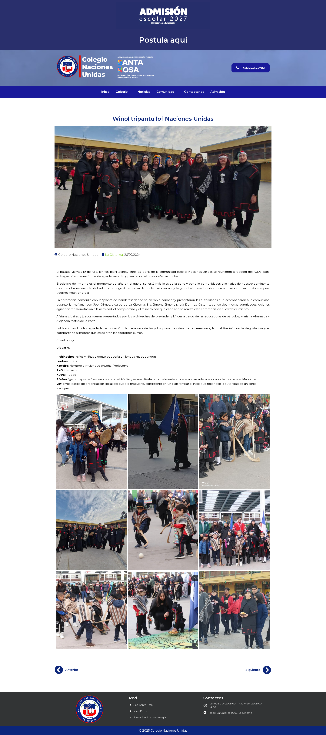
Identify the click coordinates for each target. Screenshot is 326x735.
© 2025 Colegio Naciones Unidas (163, 730)
